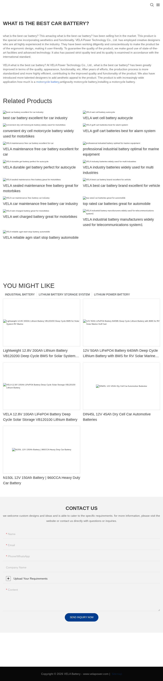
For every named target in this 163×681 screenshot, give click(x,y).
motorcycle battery (47, 81)
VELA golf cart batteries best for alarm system (119, 131)
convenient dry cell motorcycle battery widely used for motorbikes (38, 133)
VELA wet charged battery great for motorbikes (40, 217)
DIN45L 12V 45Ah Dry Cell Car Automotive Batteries (117, 417)
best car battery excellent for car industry (35, 118)
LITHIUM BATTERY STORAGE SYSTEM (64, 294)
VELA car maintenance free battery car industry (40, 204)
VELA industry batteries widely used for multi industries (118, 170)
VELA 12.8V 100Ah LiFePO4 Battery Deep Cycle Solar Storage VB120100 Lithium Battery (40, 417)
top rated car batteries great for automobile (116, 204)
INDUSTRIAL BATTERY (20, 294)
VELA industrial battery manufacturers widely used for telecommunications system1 (118, 222)
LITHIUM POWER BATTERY (112, 294)
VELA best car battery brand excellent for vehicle (121, 186)
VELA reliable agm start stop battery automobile (41, 238)
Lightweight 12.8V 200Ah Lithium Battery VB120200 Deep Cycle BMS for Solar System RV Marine (39, 354)
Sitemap (116, 673)
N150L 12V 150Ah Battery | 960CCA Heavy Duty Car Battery (41, 480)
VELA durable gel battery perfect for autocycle (39, 167)
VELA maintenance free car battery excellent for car (41, 151)
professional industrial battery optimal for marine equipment (121, 151)
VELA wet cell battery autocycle (108, 118)
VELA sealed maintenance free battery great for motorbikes (40, 188)
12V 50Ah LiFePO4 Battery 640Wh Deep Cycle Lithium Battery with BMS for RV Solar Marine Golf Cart (120, 354)
